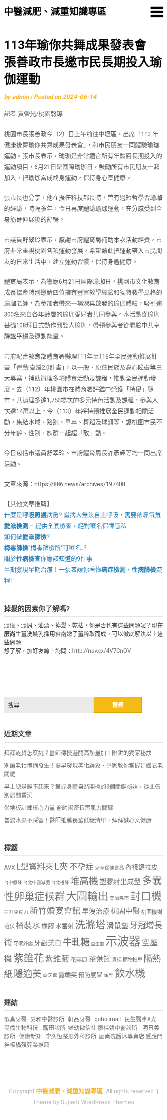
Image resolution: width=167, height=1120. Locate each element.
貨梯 (117, 960)
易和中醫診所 (47, 1019)
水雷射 (65, 926)
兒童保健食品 (109, 868)
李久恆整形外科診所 (71, 1036)
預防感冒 (90, 975)
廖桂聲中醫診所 (117, 1027)
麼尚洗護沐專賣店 (122, 1036)
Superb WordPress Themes (97, 1102)
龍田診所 (54, 1027)
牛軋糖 (76, 942)
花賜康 (79, 959)
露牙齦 (50, 975)
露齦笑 (68, 975)
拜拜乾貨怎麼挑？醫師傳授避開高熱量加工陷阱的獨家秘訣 (78, 753)
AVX (9, 867)
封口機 (146, 896)
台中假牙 (13, 882)
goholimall (107, 1019)
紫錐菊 (57, 959)
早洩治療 (95, 911)
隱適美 (28, 973)
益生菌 (97, 944)
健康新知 (30, 1036)
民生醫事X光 (140, 1019)
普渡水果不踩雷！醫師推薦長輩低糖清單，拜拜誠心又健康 (78, 820)
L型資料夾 (34, 867)
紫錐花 (28, 958)
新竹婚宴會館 (55, 911)
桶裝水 (28, 925)
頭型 (108, 975)
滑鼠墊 (117, 926)
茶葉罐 (100, 959)
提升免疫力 (16, 912)
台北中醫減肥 (36, 882)
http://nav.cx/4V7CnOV (101, 651)
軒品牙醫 (79, 1019)
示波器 (123, 941)
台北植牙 (60, 882)
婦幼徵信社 (83, 1027)
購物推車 (132, 960)
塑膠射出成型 (120, 882)
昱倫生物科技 (21, 1027)
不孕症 (81, 867)
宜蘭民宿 (119, 898)
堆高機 (84, 881)
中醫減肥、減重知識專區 (55, 11)
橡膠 (47, 926)
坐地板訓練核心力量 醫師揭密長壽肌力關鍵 (58, 807)
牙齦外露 (23, 943)
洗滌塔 (90, 925)
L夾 (61, 866)
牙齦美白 (48, 943)
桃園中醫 (125, 911)
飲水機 (130, 973)
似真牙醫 (15, 1019)
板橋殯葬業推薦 (29, 1044)
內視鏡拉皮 (141, 867)
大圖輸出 (87, 896)
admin (20, 96)
